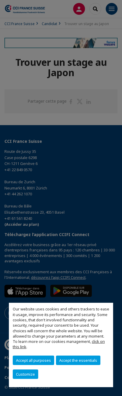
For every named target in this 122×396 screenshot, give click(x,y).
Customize (25, 374)
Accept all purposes (33, 360)
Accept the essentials (78, 360)
